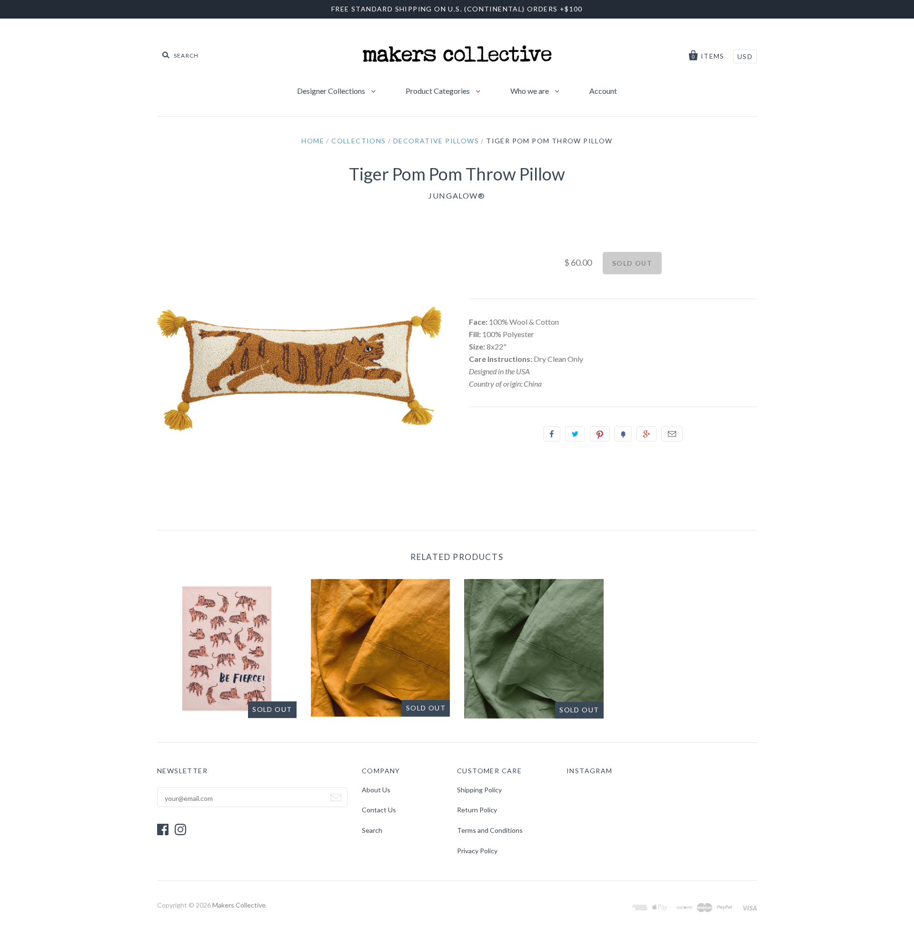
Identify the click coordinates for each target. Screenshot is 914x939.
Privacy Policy (477, 851)
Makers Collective (239, 905)
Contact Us (379, 810)
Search (372, 830)
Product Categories (438, 90)
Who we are (530, 90)
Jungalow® (456, 195)
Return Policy (477, 810)
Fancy (623, 433)
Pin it (600, 433)
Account (603, 90)
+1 (646, 433)
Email (672, 433)
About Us (376, 790)
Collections (358, 141)
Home (312, 141)
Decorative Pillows (436, 141)
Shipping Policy (479, 790)
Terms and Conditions (490, 830)
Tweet (575, 433)
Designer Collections (332, 90)
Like (551, 433)
